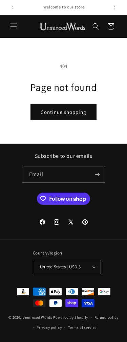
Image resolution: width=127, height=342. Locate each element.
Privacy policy (49, 327)
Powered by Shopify (70, 317)
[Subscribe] (97, 174)
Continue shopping (63, 112)
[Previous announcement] (12, 7)
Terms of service (82, 327)
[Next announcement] (114, 7)
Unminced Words (37, 317)
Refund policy (106, 317)
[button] (13, 26)
